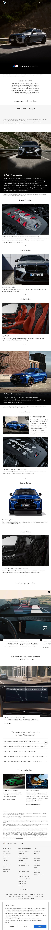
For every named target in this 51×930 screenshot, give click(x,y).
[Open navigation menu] (46, 2)
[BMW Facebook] (21, 890)
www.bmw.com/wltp (19, 837)
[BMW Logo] (4, 2)
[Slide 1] (24, 245)
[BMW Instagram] (23, 890)
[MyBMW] (39, 2)
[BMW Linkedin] (28, 890)
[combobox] (46, 742)
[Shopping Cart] (42, 2)
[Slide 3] (27, 245)
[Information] (24, 76)
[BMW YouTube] (25, 890)
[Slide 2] (25, 245)
